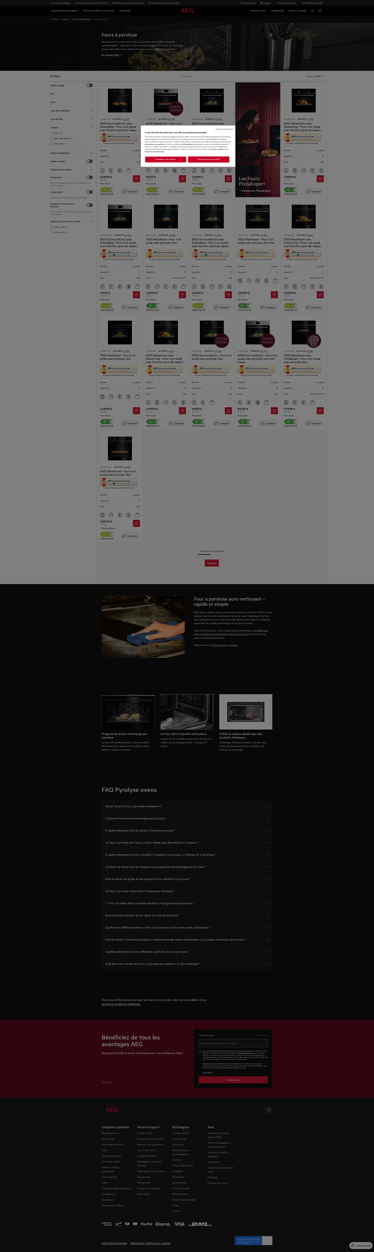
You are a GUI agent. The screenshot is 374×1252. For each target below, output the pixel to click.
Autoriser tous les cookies (209, 159)
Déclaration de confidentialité (154, 151)
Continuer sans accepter (224, 129)
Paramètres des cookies (166, 159)
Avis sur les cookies (217, 149)
